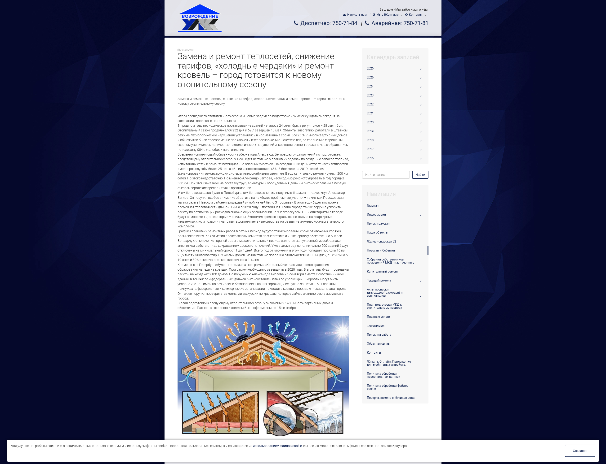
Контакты (415, 14)
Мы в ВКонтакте (387, 14)
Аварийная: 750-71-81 (399, 23)
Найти (420, 175)
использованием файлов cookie (277, 446)
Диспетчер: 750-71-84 (328, 23)
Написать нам (357, 14)
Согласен (580, 451)
